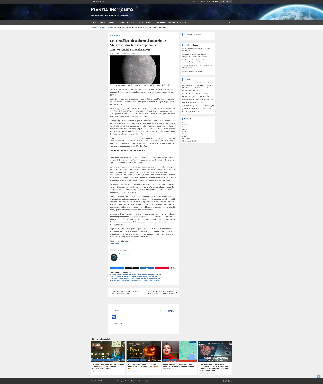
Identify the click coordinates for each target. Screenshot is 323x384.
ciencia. (188, 85)
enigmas (197, 87)
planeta (202, 102)
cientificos (193, 85)
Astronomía (206, 83)
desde (192, 87)
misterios (185, 99)
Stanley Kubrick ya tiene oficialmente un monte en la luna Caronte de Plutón (135, 281)
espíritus (207, 87)
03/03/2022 (166, 369)
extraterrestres (188, 93)
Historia (121, 22)
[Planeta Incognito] (114, 255)
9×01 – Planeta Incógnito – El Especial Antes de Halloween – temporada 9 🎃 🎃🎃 (143, 366)
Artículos (95, 360)
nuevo (211, 99)
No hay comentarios (132, 53)
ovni (184, 102)
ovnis (190, 102)
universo (194, 111)
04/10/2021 (202, 373)
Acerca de (113, 250)
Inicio (94, 22)
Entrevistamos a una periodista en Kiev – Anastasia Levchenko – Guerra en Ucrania (178, 365)
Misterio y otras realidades (197, 99)
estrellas (184, 90)
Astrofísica (199, 83)
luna (197, 96)
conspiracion (201, 85)
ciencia (184, 85)
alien (183, 83)
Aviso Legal (196, 1)
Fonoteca (130, 22)
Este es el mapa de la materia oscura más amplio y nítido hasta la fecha (134, 277)
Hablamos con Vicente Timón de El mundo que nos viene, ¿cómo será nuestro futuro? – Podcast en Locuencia (108, 366)
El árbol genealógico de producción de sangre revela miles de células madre (125, 292)
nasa (208, 99)
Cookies (203, 1)
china (211, 83)
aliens (187, 83)
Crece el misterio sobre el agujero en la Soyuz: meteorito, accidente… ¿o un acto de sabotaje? (160, 292)
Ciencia (111, 22)
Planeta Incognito (121, 53)
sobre (203, 108)
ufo (183, 111)
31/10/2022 (131, 371)
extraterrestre (194, 90)
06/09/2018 (113, 53)
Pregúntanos (160, 22)
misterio (209, 96)
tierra (210, 108)
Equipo (140, 22)
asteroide (192, 83)
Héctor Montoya (104, 371)
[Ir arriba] (318, 376)
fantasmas (199, 93)
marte (201, 96)
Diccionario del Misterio (177, 22)
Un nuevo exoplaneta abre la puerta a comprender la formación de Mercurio (135, 279)
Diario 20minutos (116, 244)
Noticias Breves (115, 35)
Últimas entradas (122, 250)
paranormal (196, 102)
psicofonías (201, 105)
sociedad (112, 360)
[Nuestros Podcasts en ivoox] (215, 2)
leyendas (192, 96)
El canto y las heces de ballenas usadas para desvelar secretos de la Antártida (136, 275)
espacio (202, 87)
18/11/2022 (95, 371)
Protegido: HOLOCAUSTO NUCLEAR (192, 71)
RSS (209, 1)
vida (199, 111)
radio (199, 108)
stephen (207, 108)
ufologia (188, 111)
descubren (186, 88)
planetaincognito (189, 105)
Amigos (148, 22)
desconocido (210, 85)
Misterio (103, 22)
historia (185, 96)
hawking (206, 93)
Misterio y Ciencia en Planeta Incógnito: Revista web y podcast (109, 15)
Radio (107, 360)
